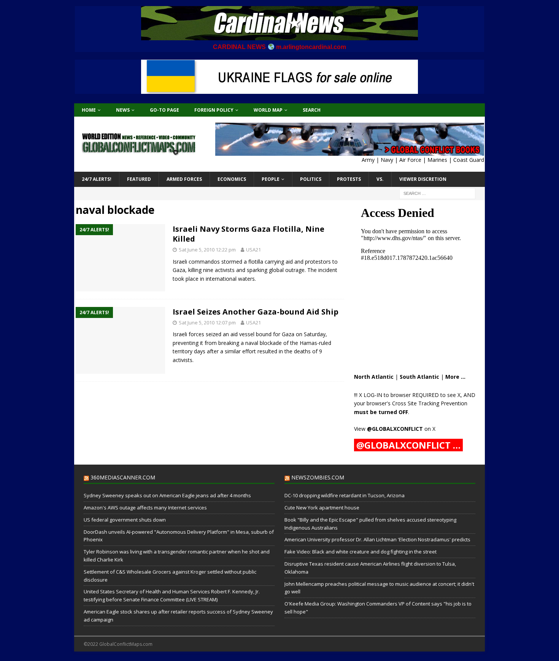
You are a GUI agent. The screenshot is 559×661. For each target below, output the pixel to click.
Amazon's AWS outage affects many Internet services (145, 507)
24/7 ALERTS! (96, 179)
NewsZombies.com (317, 477)
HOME (89, 110)
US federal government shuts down (125, 519)
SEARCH (312, 110)
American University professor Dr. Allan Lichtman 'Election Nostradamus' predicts (377, 539)
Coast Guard (468, 159)
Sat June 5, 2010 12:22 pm (207, 249)
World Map (268, 110)
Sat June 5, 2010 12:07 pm (207, 322)
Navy (387, 159)
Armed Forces (184, 179)
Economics (232, 179)
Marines (437, 159)
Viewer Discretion (422, 179)
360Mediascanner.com (123, 477)
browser (401, 394)
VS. (380, 179)
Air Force (410, 159)
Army (368, 159)
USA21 (253, 249)
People (271, 179)
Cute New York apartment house (321, 507)
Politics (310, 179)
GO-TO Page (164, 110)
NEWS (123, 110)
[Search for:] (437, 192)
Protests (349, 179)
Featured (139, 179)
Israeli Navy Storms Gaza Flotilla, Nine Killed (248, 234)
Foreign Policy (213, 110)
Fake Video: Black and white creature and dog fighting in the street (360, 551)
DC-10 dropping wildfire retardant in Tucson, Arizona (344, 495)
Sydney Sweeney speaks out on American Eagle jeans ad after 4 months (167, 495)
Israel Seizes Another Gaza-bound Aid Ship (255, 312)
